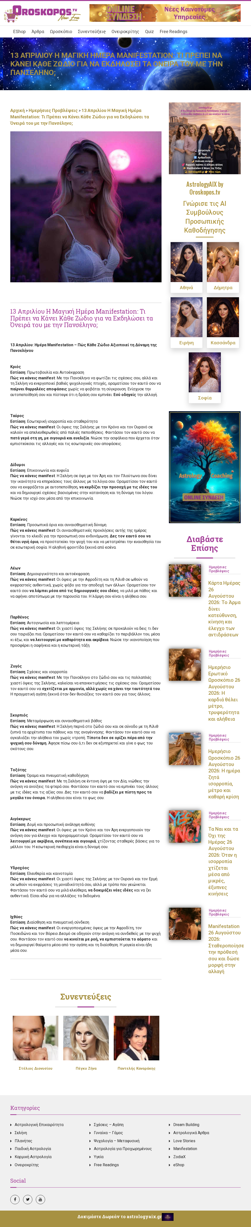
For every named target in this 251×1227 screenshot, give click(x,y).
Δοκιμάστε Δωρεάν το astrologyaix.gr (119, 1216)
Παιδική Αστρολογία (33, 1148)
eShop (178, 1165)
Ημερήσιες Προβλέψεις (53, 110)
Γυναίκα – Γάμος (108, 1132)
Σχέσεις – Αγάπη (109, 1124)
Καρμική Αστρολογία (33, 1156)
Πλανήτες (23, 1141)
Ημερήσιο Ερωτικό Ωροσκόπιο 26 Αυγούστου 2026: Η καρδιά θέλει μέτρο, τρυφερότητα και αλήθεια (224, 693)
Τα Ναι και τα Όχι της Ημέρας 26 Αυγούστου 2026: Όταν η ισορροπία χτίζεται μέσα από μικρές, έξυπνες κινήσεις (223, 861)
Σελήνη (21, 1132)
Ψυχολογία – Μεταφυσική (116, 1141)
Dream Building (186, 1124)
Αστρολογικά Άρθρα (191, 1132)
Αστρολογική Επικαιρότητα (39, 1124)
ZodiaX (179, 1156)
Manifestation (185, 1148)
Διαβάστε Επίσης (205, 543)
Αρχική (18, 110)
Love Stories (184, 1141)
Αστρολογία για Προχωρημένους (123, 1148)
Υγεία (98, 1156)
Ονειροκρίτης (27, 1165)
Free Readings (106, 1165)
